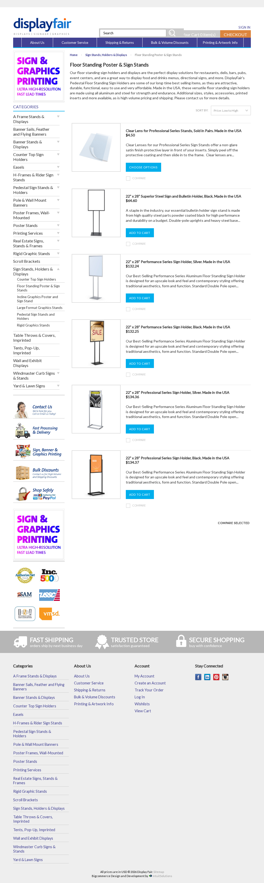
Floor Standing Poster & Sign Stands (38, 288)
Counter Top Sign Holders (28, 157)
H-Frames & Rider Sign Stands (33, 177)
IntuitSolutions (162, 876)
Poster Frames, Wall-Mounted (31, 215)
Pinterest (216, 677)
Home (74, 54)
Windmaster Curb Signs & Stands (34, 375)
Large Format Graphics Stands (39, 308)
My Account (144, 676)
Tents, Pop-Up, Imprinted (26, 350)
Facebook (198, 677)
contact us (194, 98)
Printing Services (28, 233)
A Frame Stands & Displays (28, 119)
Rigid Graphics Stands (33, 325)
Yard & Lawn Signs (29, 385)
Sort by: (202, 110)
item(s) (208, 34)
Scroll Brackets (26, 261)
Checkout (235, 34)
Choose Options (143, 167)
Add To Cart (139, 232)
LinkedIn (207, 677)
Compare (139, 178)
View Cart (143, 711)
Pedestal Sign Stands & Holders (33, 190)
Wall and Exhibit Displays (27, 363)
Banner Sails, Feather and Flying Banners (31, 131)
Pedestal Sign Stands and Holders (36, 316)
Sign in (244, 27)
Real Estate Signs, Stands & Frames (28, 243)
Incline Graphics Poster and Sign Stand (37, 299)
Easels (18, 167)
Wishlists (142, 704)
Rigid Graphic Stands (31, 253)
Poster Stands (25, 225)
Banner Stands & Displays (27, 144)
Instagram (225, 677)
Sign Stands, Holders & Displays (33, 271)
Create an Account (150, 683)
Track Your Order (149, 690)
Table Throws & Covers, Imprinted (34, 337)
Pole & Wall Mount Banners (29, 202)
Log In (140, 697)
